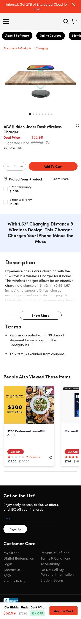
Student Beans (52, 580)
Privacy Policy (14, 581)
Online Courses (50, 35)
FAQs (7, 575)
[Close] (73, 4)
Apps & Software (17, 35)
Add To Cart (53, 166)
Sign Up (15, 529)
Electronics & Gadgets (17, 48)
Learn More (60, 179)
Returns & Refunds (55, 552)
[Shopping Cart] (74, 21)
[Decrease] (8, 166)
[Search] (66, 21)
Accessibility (50, 563)
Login (7, 563)
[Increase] (21, 166)
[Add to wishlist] (77, 125)
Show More (40, 315)
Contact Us (12, 569)
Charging (42, 48)
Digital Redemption (18, 558)
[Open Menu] (7, 21)
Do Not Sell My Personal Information (57, 572)
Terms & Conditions (56, 558)
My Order (11, 552)
